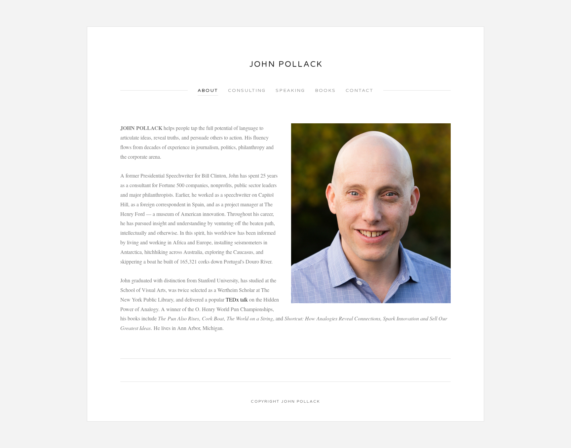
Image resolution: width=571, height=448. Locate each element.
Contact (359, 90)
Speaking (290, 90)
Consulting (247, 90)
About (208, 90)
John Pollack (286, 64)
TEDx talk (237, 299)
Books (325, 90)
